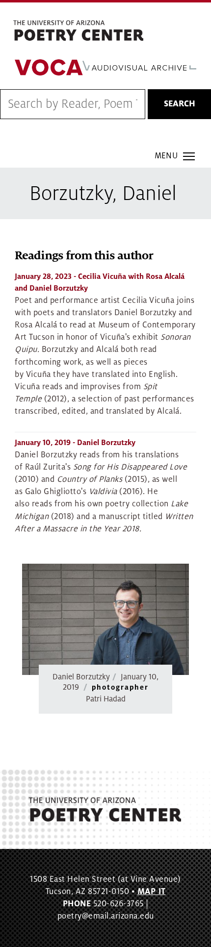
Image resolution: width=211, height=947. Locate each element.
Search (179, 104)
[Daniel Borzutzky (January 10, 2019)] (105, 619)
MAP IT (151, 891)
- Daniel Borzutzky (75, 443)
